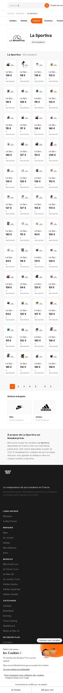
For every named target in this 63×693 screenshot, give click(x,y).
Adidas (6, 543)
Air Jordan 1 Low (11, 579)
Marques (20, 13)
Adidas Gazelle (10, 594)
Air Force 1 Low (10, 569)
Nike (5, 533)
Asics (5, 553)
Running (7, 616)
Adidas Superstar (11, 589)
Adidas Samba (10, 584)
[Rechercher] (46, 5)
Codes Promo (10, 521)
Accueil (10, 13)
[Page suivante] (50, 386)
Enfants (24, 21)
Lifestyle (7, 606)
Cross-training (10, 621)
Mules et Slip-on (11, 631)
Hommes (48, 21)
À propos (7, 642)
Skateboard (9, 626)
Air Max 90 (8, 574)
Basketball (8, 611)
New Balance (9, 548)
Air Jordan (8, 538)
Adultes (13, 21)
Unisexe (36, 21)
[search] (28, 5)
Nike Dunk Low (10, 564)
